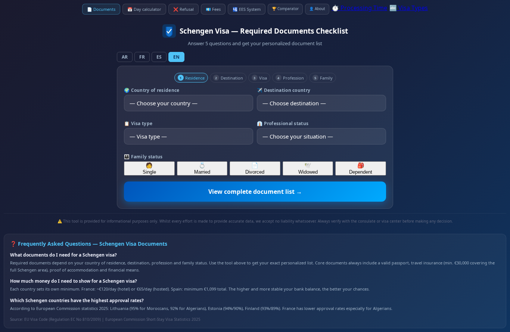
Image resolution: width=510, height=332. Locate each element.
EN (176, 57)
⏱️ (359, 8)
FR (142, 57)
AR (125, 57)
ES (159, 57)
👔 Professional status (282, 123)
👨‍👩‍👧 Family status (143, 156)
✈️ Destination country (283, 90)
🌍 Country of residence (152, 90)
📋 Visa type (138, 123)
